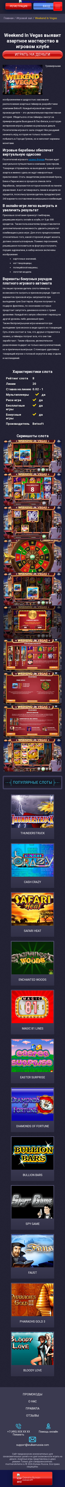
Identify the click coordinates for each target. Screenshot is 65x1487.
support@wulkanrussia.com (32, 1444)
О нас (32, 1401)
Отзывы (32, 1415)
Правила (32, 1408)
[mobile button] (57, 6)
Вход (46, 6)
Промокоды (32, 1394)
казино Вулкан (37, 159)
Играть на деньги (32, 54)
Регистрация (18, 6)
